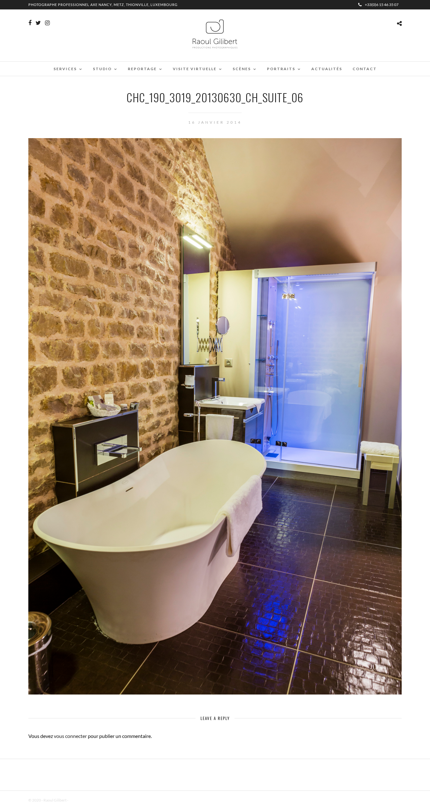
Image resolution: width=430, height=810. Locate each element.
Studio (102, 68)
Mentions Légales (83, 800)
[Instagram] (47, 23)
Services (65, 68)
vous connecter (70, 736)
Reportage (142, 68)
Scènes (242, 68)
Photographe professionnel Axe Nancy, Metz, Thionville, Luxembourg (103, 5)
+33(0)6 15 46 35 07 (382, 4)
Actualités (326, 68)
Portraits (281, 68)
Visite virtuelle (195, 68)
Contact (365, 68)
